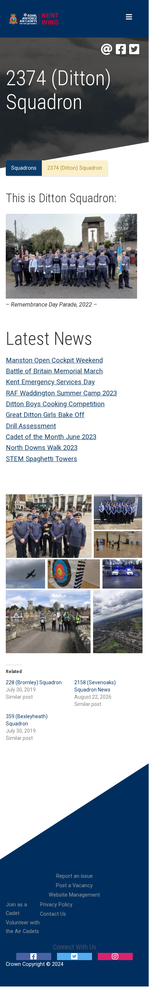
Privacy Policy (56, 905)
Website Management (74, 895)
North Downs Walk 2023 (42, 447)
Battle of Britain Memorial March (54, 371)
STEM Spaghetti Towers (41, 459)
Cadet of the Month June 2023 (51, 437)
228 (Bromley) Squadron (34, 682)
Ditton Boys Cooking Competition (55, 404)
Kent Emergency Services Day (50, 382)
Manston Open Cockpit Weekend (54, 360)
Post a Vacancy (74, 885)
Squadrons (23, 168)
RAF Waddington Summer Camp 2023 (61, 393)
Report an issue (74, 876)
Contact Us (53, 914)
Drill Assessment (31, 426)
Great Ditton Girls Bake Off (45, 414)
